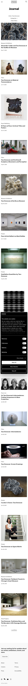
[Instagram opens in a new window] (1, 679)
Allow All (14, 362)
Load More (14, 630)
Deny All (14, 371)
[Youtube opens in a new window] (7, 679)
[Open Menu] (2, 1)
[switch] (24, 343)
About (2, 663)
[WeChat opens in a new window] (4, 679)
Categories (13, 18)
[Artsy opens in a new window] (10, 679)
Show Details (20, 358)
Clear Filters (14, 20)
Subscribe (5, 656)
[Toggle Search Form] (26, 1)
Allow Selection (14, 366)
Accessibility (18, 671)
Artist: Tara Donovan (14, 16)
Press (2, 671)
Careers (3, 667)
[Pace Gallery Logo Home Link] (14, 2)
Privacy (17, 667)
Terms (16, 663)
